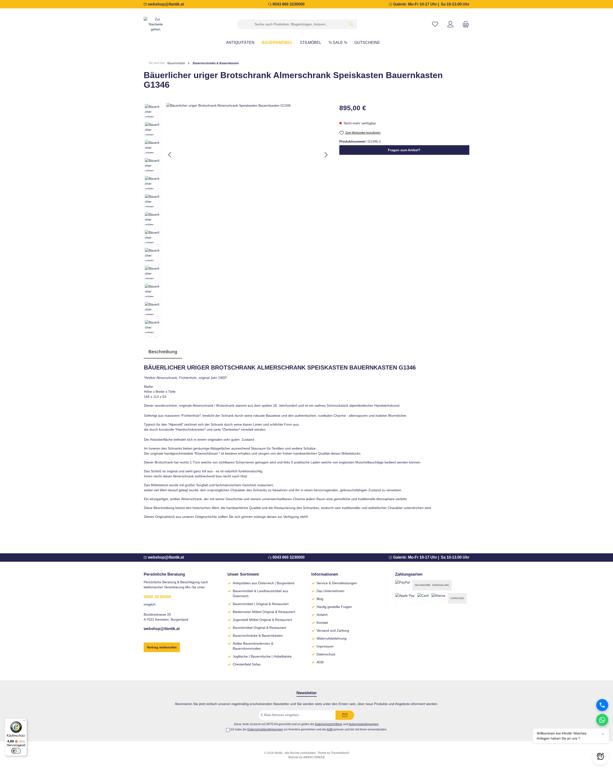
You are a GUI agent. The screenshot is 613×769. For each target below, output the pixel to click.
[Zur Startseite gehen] (156, 24)
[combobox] (291, 24)
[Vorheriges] (170, 154)
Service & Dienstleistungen (337, 583)
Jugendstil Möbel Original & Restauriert (262, 620)
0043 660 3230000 (288, 4)
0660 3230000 (157, 596)
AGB (320, 662)
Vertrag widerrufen (162, 647)
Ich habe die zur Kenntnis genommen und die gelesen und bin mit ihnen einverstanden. (309, 729)
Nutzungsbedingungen (364, 724)
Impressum (325, 646)
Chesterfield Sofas (247, 664)
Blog (320, 599)
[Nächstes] (325, 154)
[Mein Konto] (450, 24)
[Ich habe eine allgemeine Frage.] (602, 720)
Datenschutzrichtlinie (328, 724)
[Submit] (344, 715)
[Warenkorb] (464, 24)
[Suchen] (351, 24)
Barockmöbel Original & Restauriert (259, 628)
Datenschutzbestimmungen (265, 729)
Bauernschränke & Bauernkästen (258, 635)
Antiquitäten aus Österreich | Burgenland (263, 583)
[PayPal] (402, 585)
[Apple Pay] (405, 598)
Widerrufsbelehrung (331, 638)
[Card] (423, 598)
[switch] (16, 751)
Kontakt (322, 622)
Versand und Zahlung (333, 630)
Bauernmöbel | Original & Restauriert (261, 604)
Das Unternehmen (330, 591)
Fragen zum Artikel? (404, 150)
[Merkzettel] (435, 24)
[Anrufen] (602, 705)
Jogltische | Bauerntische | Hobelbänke (262, 656)
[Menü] (24, 721)
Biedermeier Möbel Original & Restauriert (264, 612)
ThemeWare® (340, 753)
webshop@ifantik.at (166, 4)
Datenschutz (326, 654)
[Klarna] (438, 598)
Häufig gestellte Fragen (334, 607)
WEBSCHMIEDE (314, 757)
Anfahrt (322, 615)
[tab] (163, 351)
